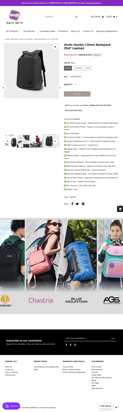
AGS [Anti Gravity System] (101, 378)
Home (7, 39)
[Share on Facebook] (72, 204)
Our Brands (28, 31)
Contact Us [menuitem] (88, 31)
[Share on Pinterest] (83, 204)
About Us (8, 367)
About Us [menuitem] (75, 31)
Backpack (15, 39)
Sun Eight (95, 383)
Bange (94, 380)
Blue (88, 68)
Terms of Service (11, 372)
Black (68, 68)
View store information (73, 110)
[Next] (59, 87)
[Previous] (3, 87)
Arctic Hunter (96, 367)
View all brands (97, 388)
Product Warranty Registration (74, 372)
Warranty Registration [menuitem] (106, 31)
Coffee (78, 68)
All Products (12, 31)
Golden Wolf (96, 375)
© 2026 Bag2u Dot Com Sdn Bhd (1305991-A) (21, 408)
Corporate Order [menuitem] (47, 31)
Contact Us (9, 369)
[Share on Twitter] (77, 204)
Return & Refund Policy (71, 369)
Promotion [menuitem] (63, 31)
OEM (93, 386)
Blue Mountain (97, 369)
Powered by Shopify (48, 408)
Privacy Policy (68, 367)
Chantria (95, 372)
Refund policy (10, 375)
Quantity (68, 84)
